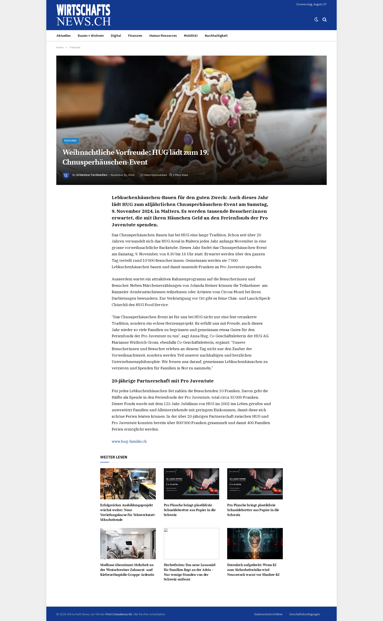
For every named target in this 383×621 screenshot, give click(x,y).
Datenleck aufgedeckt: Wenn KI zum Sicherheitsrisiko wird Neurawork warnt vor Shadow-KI (253, 570)
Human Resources (163, 35)
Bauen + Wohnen (91, 35)
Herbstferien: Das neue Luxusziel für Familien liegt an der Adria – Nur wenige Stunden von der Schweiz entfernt (189, 572)
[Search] (324, 20)
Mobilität (191, 35)
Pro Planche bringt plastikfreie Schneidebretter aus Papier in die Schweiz (190, 510)
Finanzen (135, 35)
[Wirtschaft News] (83, 19)
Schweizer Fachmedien (91, 175)
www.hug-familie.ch (129, 441)
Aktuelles (64, 35)
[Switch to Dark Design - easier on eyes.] (316, 19)
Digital (116, 35)
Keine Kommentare (155, 175)
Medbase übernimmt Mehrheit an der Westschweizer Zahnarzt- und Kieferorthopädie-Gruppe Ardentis (127, 570)
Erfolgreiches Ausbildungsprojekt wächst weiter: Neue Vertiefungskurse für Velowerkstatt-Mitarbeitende (128, 512)
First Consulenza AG (119, 614)
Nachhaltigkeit (216, 35)
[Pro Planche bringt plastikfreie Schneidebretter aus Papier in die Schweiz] (191, 483)
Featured (70, 140)
